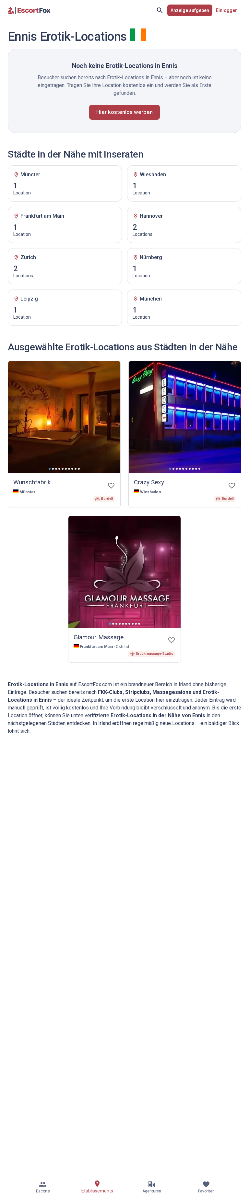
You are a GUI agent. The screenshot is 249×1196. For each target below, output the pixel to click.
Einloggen (227, 10)
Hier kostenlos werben (124, 112)
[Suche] (159, 10)
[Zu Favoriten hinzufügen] (111, 485)
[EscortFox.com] (29, 10)
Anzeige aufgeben (190, 10)
